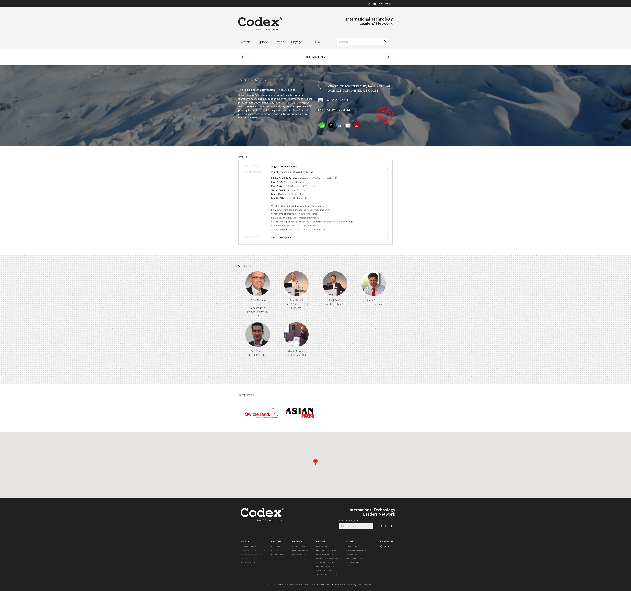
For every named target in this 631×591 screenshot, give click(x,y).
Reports (275, 546)
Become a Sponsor (326, 550)
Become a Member (356, 550)
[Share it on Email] (348, 127)
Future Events (300, 550)
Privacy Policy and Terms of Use (298, 584)
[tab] (313, 167)
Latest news (277, 554)
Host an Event (323, 546)
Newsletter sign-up (349, 520)
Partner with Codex (327, 574)
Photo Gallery (249, 562)
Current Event (300, 546)
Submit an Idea (323, 570)
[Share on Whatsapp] (322, 128)
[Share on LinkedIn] (339, 127)
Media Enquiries (355, 558)
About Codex (353, 546)
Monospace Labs (364, 584)
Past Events (298, 554)
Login (388, 3)
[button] (326, 166)
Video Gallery (248, 546)
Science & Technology (253, 550)
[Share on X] (331, 127)
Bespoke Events (324, 554)
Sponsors (351, 554)
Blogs (274, 550)
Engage (296, 42)
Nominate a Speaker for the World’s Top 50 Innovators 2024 (329, 562)
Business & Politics (251, 554)
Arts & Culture (249, 558)
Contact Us (352, 562)
